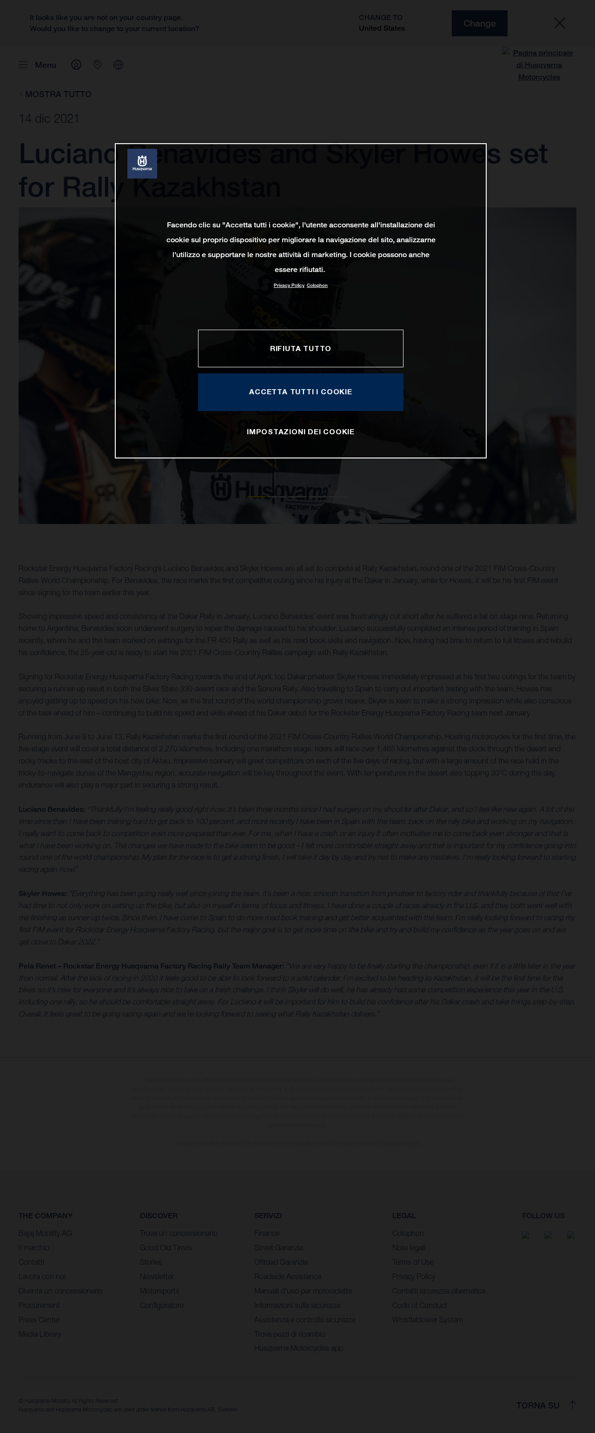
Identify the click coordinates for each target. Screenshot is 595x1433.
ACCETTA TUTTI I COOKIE (300, 391)
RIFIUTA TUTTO (300, 348)
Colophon (317, 285)
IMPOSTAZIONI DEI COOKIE (301, 431)
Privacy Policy (289, 285)
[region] (301, 300)
